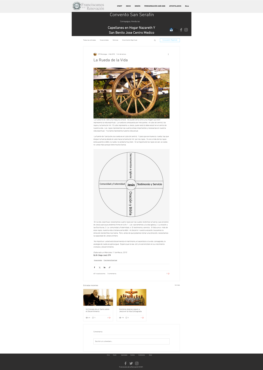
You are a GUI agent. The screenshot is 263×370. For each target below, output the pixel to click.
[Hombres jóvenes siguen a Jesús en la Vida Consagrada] (131, 297)
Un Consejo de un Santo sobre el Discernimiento (97, 310)
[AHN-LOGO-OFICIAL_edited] (171, 30)
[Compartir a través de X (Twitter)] (99, 267)
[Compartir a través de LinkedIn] (105, 267)
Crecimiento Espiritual (129, 40)
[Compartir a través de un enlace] (110, 267)
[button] (155, 40)
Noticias (115, 40)
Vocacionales (104, 40)
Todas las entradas (89, 40)
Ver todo (177, 285)
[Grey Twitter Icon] (131, 363)
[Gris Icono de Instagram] (186, 30)
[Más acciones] (168, 54)
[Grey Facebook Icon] (181, 30)
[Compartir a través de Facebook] (94, 267)
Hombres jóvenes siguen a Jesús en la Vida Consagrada (130, 310)
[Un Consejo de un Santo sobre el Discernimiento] (98, 297)
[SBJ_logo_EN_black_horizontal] (176, 30)
